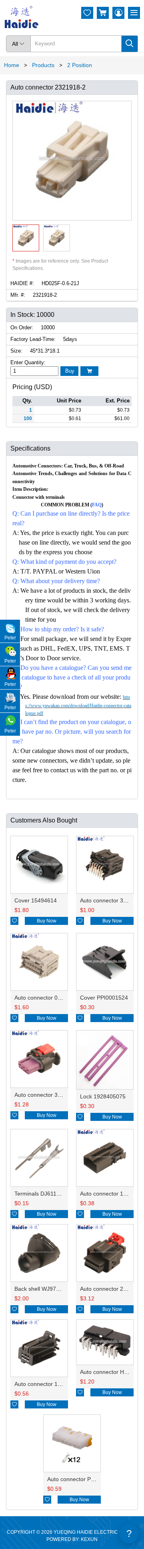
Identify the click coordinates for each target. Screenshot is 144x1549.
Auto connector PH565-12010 (84, 1479)
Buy (69, 371)
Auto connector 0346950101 (50, 997)
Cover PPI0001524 (104, 997)
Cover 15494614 (35, 900)
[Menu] (134, 13)
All (18, 44)
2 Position (79, 65)
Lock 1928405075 (103, 1096)
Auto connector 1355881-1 (48, 1384)
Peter (10, 638)
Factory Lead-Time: (33, 339)
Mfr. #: (17, 295)
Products (43, 65)
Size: (16, 351)
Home (11, 65)
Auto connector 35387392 (47, 1095)
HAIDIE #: (22, 283)
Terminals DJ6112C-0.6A (45, 1193)
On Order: (21, 327)
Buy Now (46, 921)
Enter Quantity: (28, 362)
